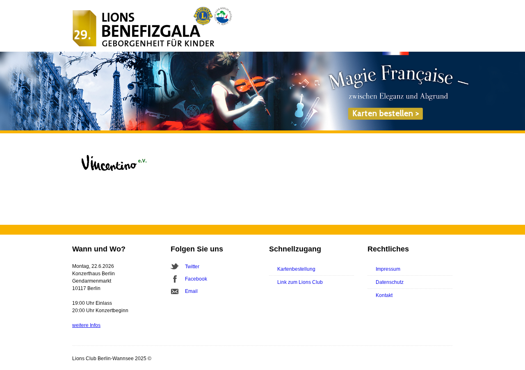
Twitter (192, 267)
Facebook (196, 279)
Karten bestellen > (385, 113)
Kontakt (384, 295)
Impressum (388, 269)
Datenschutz (390, 282)
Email (191, 291)
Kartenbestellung (296, 269)
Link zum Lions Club (300, 282)
